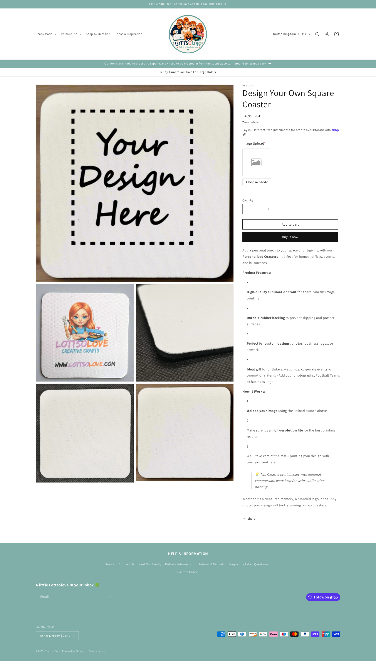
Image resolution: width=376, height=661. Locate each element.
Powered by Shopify (73, 651)
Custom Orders (188, 572)
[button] (45, 33)
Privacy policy (97, 651)
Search (110, 564)
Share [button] (251, 519)
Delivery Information (179, 564)
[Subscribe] (109, 597)
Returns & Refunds (211, 564)
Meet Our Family (149, 564)
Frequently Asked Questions (249, 564)
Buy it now (290, 237)
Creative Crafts (53, 651)
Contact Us (126, 564)
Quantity (247, 200)
